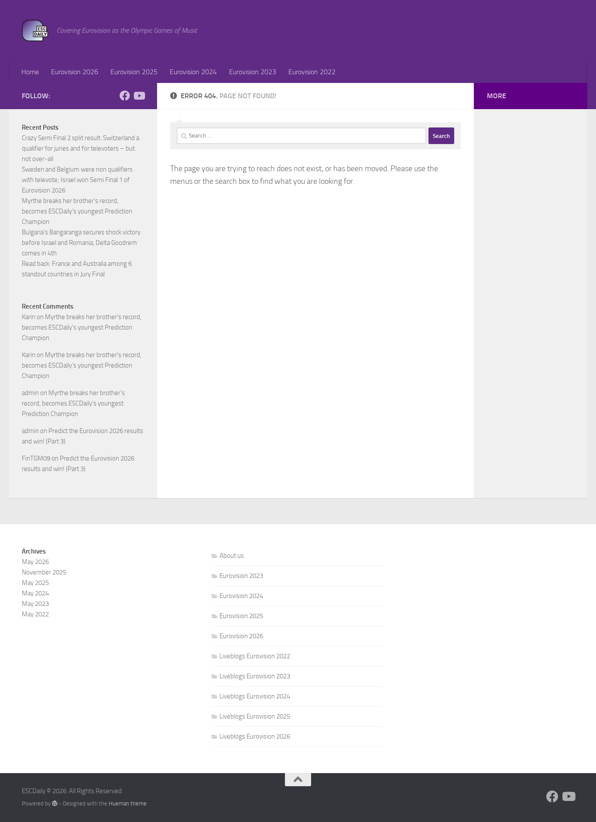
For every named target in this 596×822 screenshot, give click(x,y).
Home (30, 72)
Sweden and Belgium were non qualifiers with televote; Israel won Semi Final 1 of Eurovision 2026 (77, 179)
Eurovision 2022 (312, 72)
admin (30, 393)
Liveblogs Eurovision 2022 (254, 656)
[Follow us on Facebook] (125, 95)
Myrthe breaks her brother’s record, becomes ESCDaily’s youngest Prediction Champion (77, 211)
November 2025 (44, 572)
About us (231, 556)
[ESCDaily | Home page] (35, 30)
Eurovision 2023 (252, 72)
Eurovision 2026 (74, 72)
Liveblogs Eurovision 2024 (254, 696)
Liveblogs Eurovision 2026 (254, 736)
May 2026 (35, 562)
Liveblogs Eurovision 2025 (254, 716)
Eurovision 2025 (134, 72)
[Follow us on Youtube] (139, 95)
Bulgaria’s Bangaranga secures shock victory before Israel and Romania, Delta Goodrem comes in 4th (81, 242)
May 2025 (35, 583)
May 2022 (35, 614)
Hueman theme (128, 803)
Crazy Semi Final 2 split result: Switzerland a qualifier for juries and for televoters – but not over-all (80, 148)
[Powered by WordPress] (55, 803)
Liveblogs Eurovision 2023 (254, 676)
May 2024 (35, 593)
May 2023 (35, 604)
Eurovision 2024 (193, 72)
